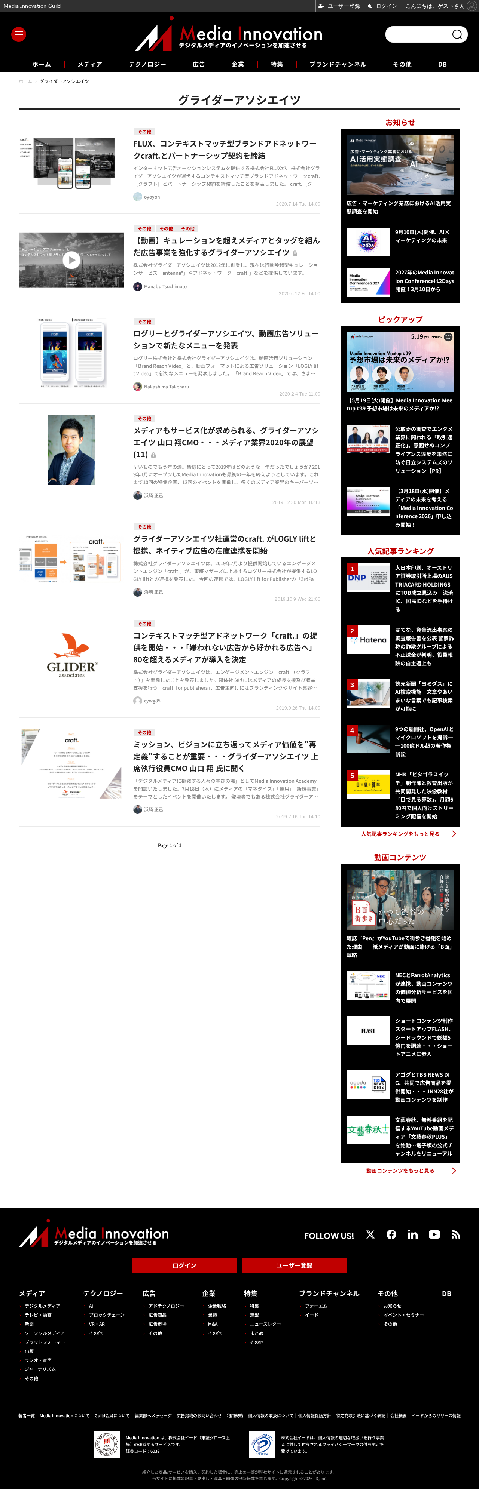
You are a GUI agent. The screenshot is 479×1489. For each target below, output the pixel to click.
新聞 (29, 1323)
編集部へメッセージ (153, 1415)
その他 (402, 63)
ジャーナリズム (40, 1369)
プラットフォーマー (45, 1342)
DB (442, 63)
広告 (199, 63)
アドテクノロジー (166, 1305)
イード (311, 1314)
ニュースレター (265, 1323)
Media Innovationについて (65, 1415)
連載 (254, 1314)
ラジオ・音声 (38, 1360)
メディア (90, 63)
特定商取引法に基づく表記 (360, 1415)
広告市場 (158, 1323)
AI (91, 1305)
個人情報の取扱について (270, 1415)
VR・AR (97, 1323)
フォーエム (316, 1305)
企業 (238, 63)
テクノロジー (148, 63)
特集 (277, 63)
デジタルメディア (42, 1305)
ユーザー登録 (294, 1265)
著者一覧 (26, 1415)
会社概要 (398, 1415)
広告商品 (158, 1314)
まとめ (256, 1333)
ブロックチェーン (107, 1314)
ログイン (184, 1265)
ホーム (41, 64)
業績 (212, 1314)
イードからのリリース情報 (436, 1415)
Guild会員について (112, 1415)
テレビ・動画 (38, 1314)
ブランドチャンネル (338, 63)
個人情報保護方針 (314, 1415)
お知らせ (393, 1305)
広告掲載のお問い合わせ (199, 1415)
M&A (212, 1323)
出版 (29, 1351)
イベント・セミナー (404, 1314)
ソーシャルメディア (45, 1333)
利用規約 (235, 1415)
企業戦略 (217, 1305)
